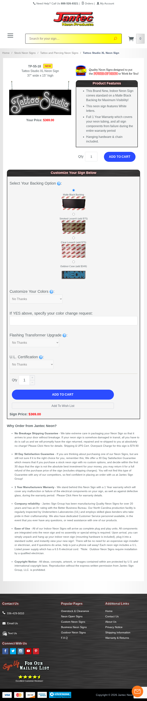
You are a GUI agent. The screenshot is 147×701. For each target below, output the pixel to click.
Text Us (12, 633)
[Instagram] (21, 651)
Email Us (12, 623)
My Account (106, 3)
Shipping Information (117, 632)
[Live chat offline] (137, 691)
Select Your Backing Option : (36, 183)
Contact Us (112, 616)
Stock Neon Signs (25, 52)
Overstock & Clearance (75, 611)
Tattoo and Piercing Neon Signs (59, 52)
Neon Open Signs (71, 616)
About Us (110, 621)
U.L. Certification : (27, 357)
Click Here (43, 445)
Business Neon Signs (74, 627)
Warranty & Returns (117, 637)
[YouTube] (28, 651)
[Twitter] (13, 651)
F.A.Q (64, 637)
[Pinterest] (36, 651)
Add (63, 394)
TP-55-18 (34, 66)
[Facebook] (5, 651)
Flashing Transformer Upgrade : (39, 335)
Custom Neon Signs (73, 621)
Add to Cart (119, 156)
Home (6, 52)
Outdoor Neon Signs (73, 632)
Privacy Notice (113, 627)
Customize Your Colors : (32, 291)
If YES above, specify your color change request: (51, 313)
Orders (88, 3)
